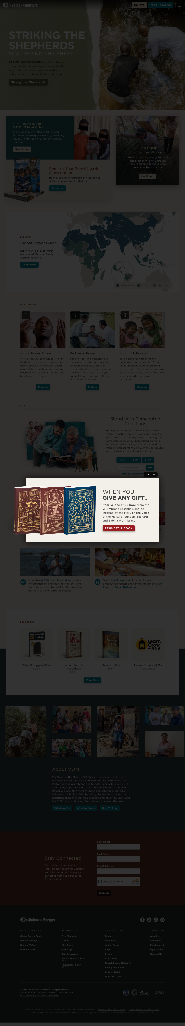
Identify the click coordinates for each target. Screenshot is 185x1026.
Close (151, 474)
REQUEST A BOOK (119, 528)
